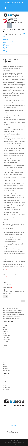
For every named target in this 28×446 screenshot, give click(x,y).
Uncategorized (6, 377)
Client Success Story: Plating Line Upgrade (12, 312)
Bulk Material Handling (8, 41)
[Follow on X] (10, 418)
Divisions (5, 38)
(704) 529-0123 (21, 29)
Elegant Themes (13, 442)
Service (4, 44)
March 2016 (5, 368)
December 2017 (6, 358)
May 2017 (5, 362)
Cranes (4, 42)
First (4, 274)
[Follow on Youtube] (18, 418)
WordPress (14, 444)
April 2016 (5, 366)
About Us (5, 47)
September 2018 (6, 352)
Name (5, 270)
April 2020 (5, 345)
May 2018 (5, 354)
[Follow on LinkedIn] (15, 418)
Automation (5, 39)
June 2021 (5, 327)
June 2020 (5, 343)
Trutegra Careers (6, 48)
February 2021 (6, 331)
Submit (5, 296)
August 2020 (5, 341)
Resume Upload (7, 287)
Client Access (7, 9)
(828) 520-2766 (9, 3)
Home (4, 36)
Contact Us (5, 51)
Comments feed (6, 387)
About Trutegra (6, 45)
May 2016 (5, 364)
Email (5, 276)
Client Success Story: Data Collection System (12, 310)
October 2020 (6, 337)
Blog (4, 50)
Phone (4, 282)
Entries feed (5, 385)
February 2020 (6, 350)
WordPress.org (6, 389)
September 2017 (6, 360)
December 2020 (6, 335)
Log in (4, 383)
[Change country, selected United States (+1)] (4, 284)
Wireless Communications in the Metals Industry (13, 314)
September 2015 (6, 370)
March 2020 (5, 347)
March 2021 (5, 329)
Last (15, 274)
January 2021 (5, 333)
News (4, 375)
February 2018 (6, 356)
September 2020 (6, 339)
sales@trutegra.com (14, 2)
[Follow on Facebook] (13, 418)
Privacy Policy (14, 425)
